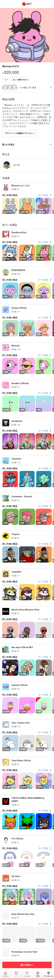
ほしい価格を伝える (20, 79)
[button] (6, 79)
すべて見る (43, 195)
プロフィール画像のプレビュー (20, 133)
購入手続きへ (27, 964)
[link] (45, 195)
